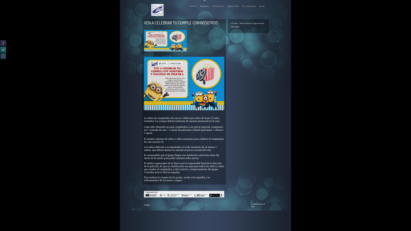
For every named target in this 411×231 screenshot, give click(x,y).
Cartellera (193, 6)
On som (261, 6)
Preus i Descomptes (249, 6)
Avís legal (147, 205)
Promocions (204, 6)
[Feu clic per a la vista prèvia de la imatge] (165, 39)
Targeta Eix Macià (233, 6)
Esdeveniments (217, 6)
